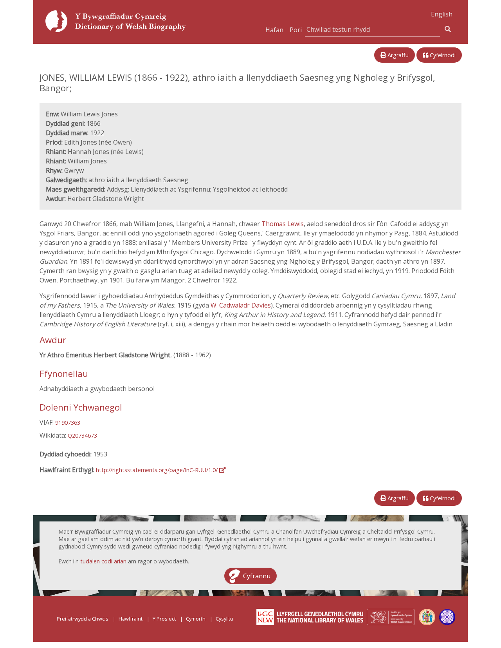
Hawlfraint (130, 618)
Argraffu (397, 55)
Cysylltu (224, 618)
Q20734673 (82, 435)
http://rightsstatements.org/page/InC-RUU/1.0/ (157, 470)
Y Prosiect (164, 618)
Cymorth (195, 618)
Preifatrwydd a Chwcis (82, 618)
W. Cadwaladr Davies (241, 305)
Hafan (274, 29)
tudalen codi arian (103, 561)
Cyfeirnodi (442, 55)
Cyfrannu (256, 576)
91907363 (67, 422)
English (441, 14)
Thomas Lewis (282, 223)
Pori (296, 29)
